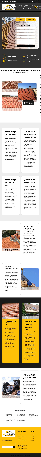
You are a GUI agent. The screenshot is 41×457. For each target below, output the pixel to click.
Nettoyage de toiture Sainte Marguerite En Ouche (21, 415)
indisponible (14, 1)
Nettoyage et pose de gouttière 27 (21, 437)
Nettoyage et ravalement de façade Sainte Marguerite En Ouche (10, 420)
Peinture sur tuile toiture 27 (13, 60)
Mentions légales (27, 455)
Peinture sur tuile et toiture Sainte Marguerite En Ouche (33, 415)
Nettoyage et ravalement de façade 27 (29, 7)
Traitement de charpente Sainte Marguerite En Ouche (21, 420)
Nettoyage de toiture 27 (23, 7)
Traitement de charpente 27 (22, 449)
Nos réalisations (31, 19)
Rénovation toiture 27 (12, 56)
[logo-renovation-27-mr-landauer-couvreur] (8, 7)
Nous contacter (20, 19)
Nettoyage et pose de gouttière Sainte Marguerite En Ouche (10, 415)
